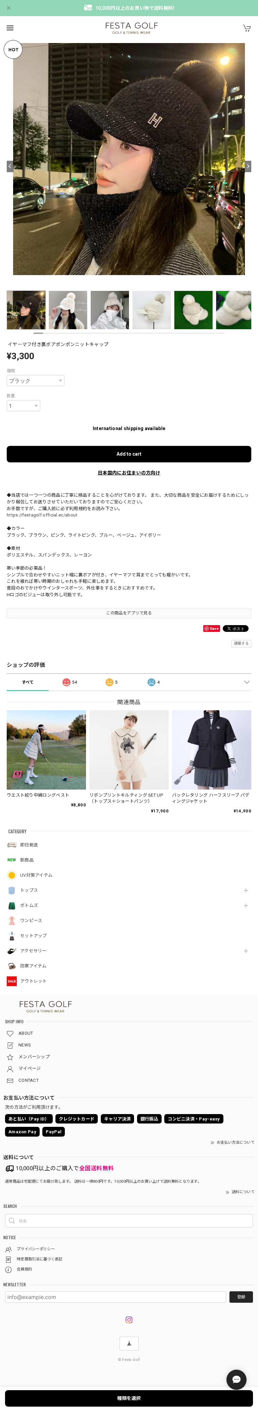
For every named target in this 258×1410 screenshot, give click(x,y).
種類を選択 (129, 1398)
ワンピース (31, 920)
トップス (29, 890)
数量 (11, 395)
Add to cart (129, 454)
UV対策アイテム (36, 875)
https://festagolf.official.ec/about (42, 515)
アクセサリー (33, 950)
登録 (241, 1297)
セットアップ (33, 935)
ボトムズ (29, 905)
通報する (241, 643)
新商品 (27, 860)
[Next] (248, 166)
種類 (11, 371)
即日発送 (29, 844)
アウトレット (33, 981)
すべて (28, 682)
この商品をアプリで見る (129, 613)
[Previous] (10, 166)
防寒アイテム (33, 965)
